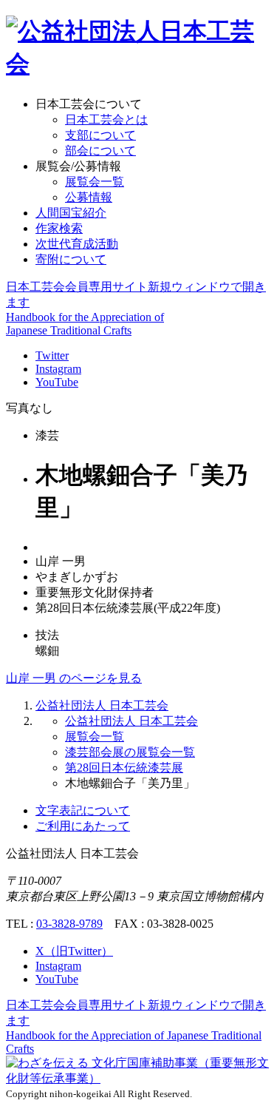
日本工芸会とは (106, 119)
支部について (100, 135)
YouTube (56, 382)
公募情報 (88, 197)
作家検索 (59, 228)
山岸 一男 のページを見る (74, 678)
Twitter (52, 355)
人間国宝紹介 (70, 212)
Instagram (58, 369)
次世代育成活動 (76, 243)
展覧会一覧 (94, 181)
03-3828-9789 (69, 923)
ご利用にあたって (82, 826)
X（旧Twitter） (74, 951)
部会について (100, 150)
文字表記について (82, 810)
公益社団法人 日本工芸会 (101, 705)
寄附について (70, 259)
